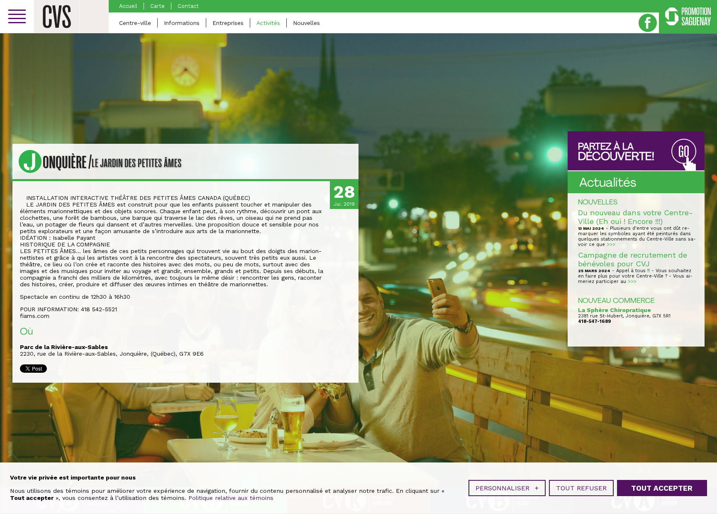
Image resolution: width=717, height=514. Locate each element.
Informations (182, 23)
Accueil (128, 6)
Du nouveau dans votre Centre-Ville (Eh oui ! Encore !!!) (635, 217)
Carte (157, 6)
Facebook (648, 23)
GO (683, 152)
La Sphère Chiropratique (614, 310)
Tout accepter (662, 488)
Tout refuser (581, 488)
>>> (611, 244)
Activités (268, 23)
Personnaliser (507, 488)
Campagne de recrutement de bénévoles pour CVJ (632, 259)
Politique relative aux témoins (230, 497)
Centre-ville (135, 23)
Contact (188, 6)
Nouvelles (306, 23)
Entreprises (228, 23)
